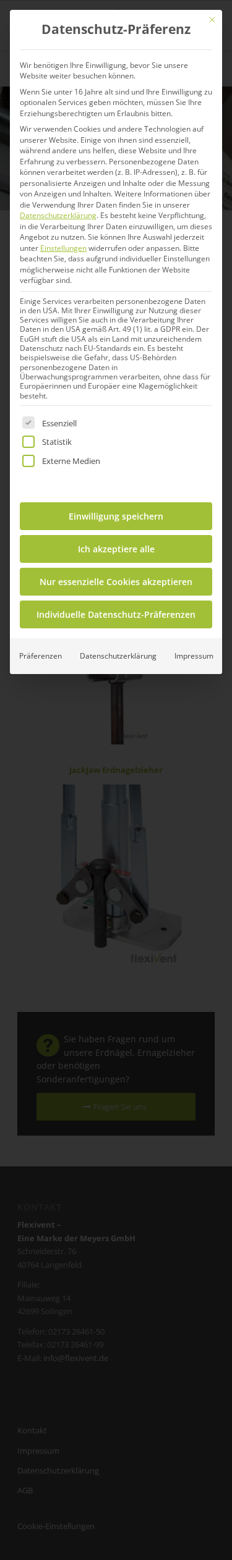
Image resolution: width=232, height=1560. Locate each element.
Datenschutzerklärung (58, 215)
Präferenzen (40, 656)
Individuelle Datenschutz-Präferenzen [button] (116, 614)
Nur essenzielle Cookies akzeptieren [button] (116, 582)
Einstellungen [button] (63, 248)
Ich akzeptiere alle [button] (116, 549)
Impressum (193, 656)
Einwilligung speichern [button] (116, 516)
